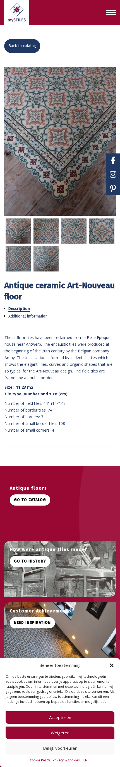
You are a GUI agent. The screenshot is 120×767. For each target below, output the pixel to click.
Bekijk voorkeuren (60, 748)
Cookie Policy (40, 760)
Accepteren (60, 717)
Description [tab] (19, 308)
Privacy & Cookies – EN (70, 760)
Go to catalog (30, 499)
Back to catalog (22, 46)
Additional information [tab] (27, 316)
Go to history (30, 561)
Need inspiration (32, 622)
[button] (111, 665)
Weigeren (60, 732)
